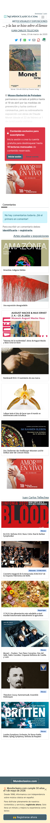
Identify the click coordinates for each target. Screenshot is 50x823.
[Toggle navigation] (42, 17)
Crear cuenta (32, 156)
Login (45, 13)
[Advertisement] (25, 6)
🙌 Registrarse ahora (25, 817)
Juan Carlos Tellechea (25, 30)
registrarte (26, 230)
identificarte (10, 230)
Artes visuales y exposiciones (29, 21)
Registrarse (38, 13)
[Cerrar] (45, 789)
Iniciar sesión (14, 156)
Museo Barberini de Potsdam (24, 95)
